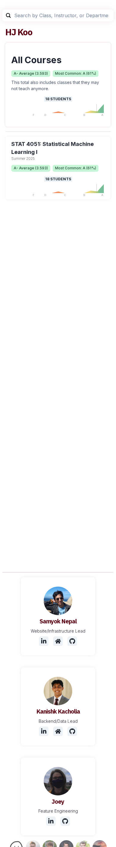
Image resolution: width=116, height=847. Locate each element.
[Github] (72, 641)
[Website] (58, 641)
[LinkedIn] (43, 641)
